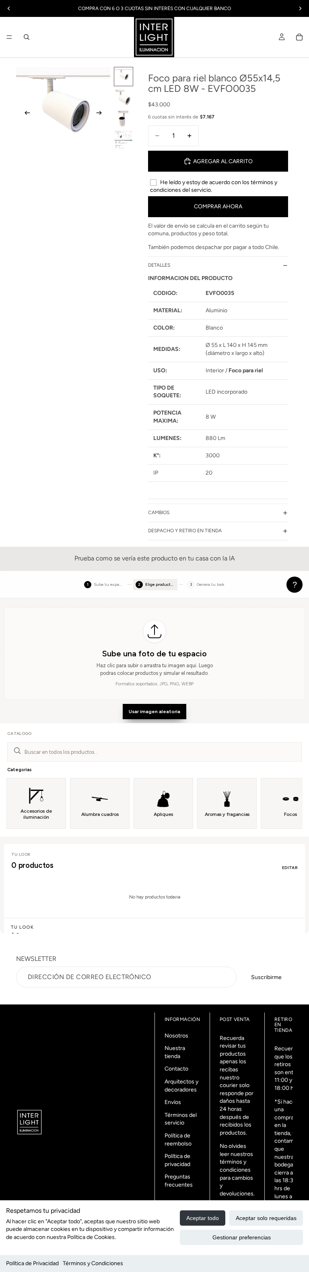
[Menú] (9, 37)
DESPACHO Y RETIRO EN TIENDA (185, 530)
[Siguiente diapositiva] (101, 114)
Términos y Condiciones (93, 1263)
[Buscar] (26, 37)
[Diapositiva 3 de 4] (123, 118)
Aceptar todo (202, 1218)
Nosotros (176, 1035)
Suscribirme (266, 977)
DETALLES (159, 265)
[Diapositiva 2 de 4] (123, 97)
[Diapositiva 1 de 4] (123, 76)
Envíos (173, 1102)
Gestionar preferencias (241, 1237)
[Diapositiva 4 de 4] (123, 139)
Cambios (158, 512)
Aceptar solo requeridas (266, 1218)
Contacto (176, 1068)
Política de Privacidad (32, 1263)
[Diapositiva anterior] (25, 114)
